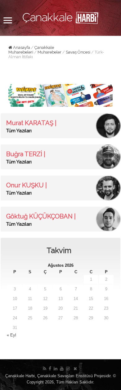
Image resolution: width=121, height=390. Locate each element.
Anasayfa (21, 47)
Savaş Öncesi (78, 52)
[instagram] (67, 368)
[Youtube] (61, 368)
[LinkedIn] (55, 368)
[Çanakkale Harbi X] (75, 368)
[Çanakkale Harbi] (60, 16)
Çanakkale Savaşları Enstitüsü (65, 376)
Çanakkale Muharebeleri (31, 49)
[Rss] (44, 368)
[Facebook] (50, 368)
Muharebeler (49, 52)
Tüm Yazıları (19, 131)
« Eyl (11, 335)
